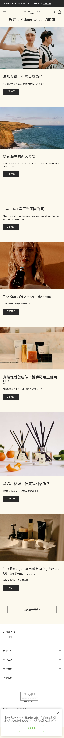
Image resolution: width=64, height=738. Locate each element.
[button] (4, 12)
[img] (59, 12)
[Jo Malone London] (32, 12)
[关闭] (58, 713)
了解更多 (47, 4)
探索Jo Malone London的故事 (32, 20)
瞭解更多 (32, 728)
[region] (31, 722)
